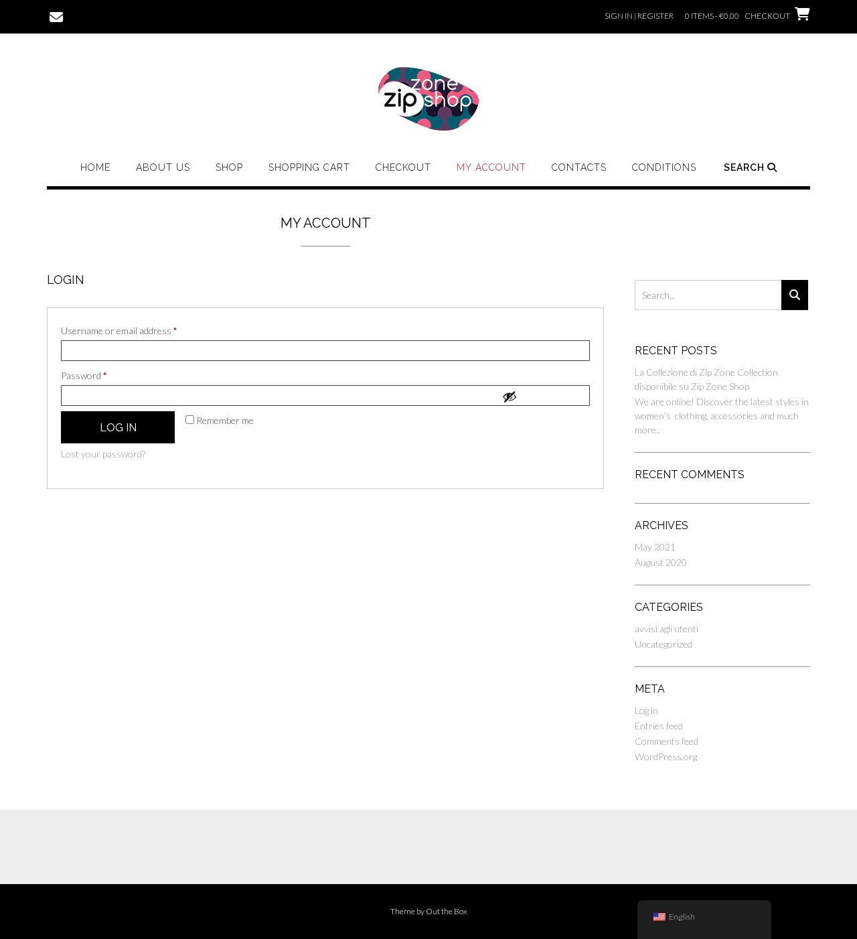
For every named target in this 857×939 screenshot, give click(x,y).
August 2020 (661, 562)
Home (95, 167)
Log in (118, 427)
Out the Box (446, 911)
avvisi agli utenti (666, 628)
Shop (229, 167)
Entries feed (659, 725)
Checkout (403, 167)
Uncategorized (663, 644)
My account (491, 167)
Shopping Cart (309, 167)
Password (101, 375)
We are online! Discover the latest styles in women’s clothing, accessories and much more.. (722, 415)
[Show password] (542, 396)
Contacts (579, 167)
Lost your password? (103, 453)
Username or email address (136, 330)
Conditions (664, 167)
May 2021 (655, 547)
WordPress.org (666, 756)
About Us (163, 167)
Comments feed (666, 741)
